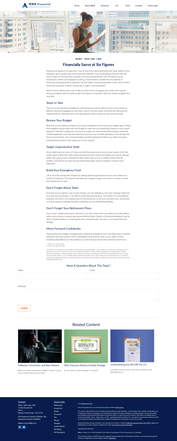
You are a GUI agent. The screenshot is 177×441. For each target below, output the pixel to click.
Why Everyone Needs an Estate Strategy (84, 365)
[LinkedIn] (24, 427)
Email (92, 270)
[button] (76, 5)
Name (20, 270)
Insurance (58, 414)
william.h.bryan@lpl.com (27, 423)
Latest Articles (59, 426)
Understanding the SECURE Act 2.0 (128, 365)
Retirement (58, 405)
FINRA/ (111, 438)
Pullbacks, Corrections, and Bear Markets (38, 365)
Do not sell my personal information (122, 425)
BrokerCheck (120, 407)
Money (56, 420)
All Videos (57, 429)
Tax (55, 417)
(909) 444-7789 (29, 405)
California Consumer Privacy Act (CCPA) (138, 423)
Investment (58, 408)
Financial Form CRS (86, 403)
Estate (56, 411)
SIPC (114, 438)
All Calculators (59, 432)
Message (22, 286)
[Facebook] (19, 427)
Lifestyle (57, 423)
